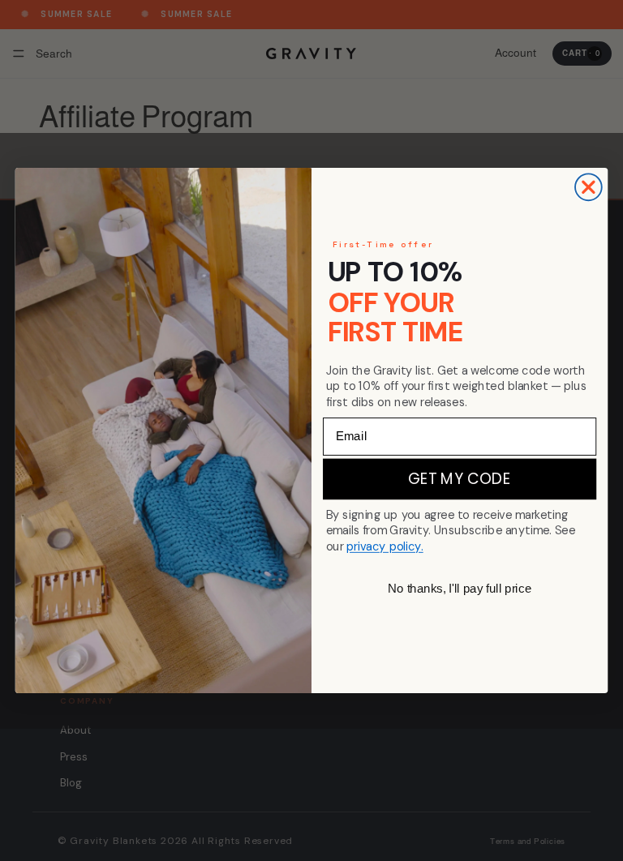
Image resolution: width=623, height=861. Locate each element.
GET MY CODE (459, 479)
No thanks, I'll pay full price (459, 588)
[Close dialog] (588, 186)
